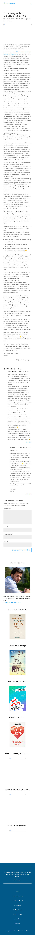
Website (5, 541)
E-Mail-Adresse (8, 534)
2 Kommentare (7, 21)
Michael (12, 447)
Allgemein (27, 19)
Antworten (29, 442)
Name (5, 527)
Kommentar (7, 508)
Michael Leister (10, 19)
